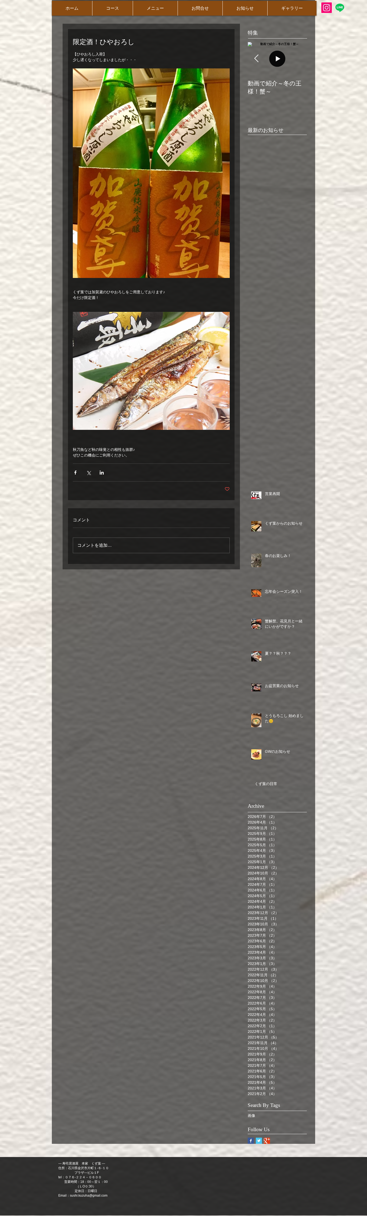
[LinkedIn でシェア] (101, 472)
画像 (251, 1115)
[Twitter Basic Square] (259, 1141)
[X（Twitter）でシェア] (88, 472)
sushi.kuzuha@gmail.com (88, 1195)
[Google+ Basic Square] (267, 1141)
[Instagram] (326, 7)
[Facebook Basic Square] (251, 1141)
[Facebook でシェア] (75, 472)
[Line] (339, 7)
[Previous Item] (256, 58)
